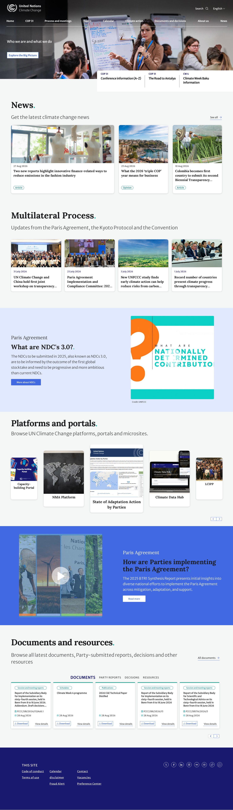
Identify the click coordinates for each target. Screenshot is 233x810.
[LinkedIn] (181, 764)
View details (41, 724)
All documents (207, 657)
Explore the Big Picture (23, 55)
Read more (134, 598)
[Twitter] (166, 764)
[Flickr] (196, 764)
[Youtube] (204, 764)
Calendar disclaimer (57, 774)
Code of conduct (33, 771)
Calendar (108, 21)
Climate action (134, 21)
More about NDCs (26, 382)
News (223, 21)
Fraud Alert (57, 783)
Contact (82, 771)
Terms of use (30, 777)
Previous (213, 519)
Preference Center (89, 783)
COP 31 (29, 21)
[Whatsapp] (219, 764)
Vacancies (84, 777)
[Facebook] (173, 764)
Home (10, 21)
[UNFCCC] (24, 8)
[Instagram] (189, 764)
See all (214, 117)
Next (219, 519)
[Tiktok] (212, 764)
